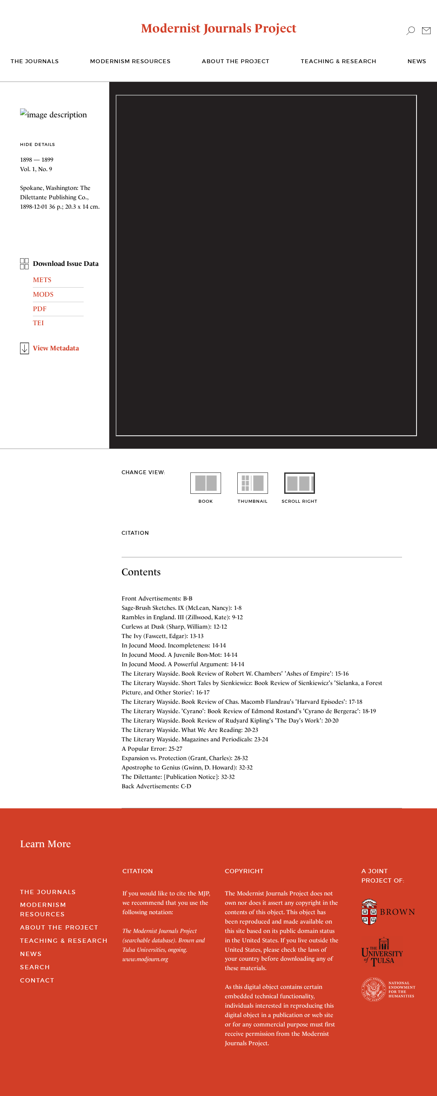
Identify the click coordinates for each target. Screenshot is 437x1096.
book (205, 501)
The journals (35, 61)
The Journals (48, 892)
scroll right (300, 501)
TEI (38, 323)
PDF (40, 309)
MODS (43, 294)
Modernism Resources (130, 61)
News (417, 61)
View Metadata (56, 348)
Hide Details (37, 144)
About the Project (236, 61)
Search (35, 967)
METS (42, 280)
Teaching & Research (338, 61)
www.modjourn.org (145, 959)
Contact (37, 980)
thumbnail (253, 501)
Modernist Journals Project (219, 28)
